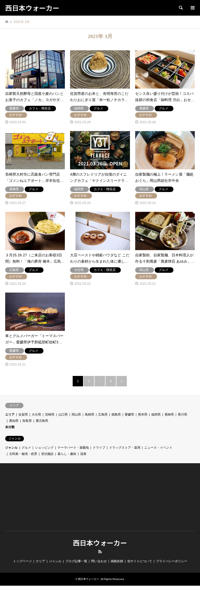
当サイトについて (139, 561)
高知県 (13, 421)
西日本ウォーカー (100, 542)
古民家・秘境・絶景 (23, 454)
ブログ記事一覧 (76, 561)
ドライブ (99, 447)
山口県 (63, 414)
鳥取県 (27, 421)
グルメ (26, 447)
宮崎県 (49, 414)
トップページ (22, 561)
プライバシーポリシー (171, 561)
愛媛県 (129, 414)
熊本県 (142, 414)
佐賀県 (23, 414)
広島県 (103, 414)
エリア (10, 414)
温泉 (83, 454)
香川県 (182, 414)
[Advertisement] (34, 502)
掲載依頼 (117, 561)
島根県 (89, 414)
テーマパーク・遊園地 (73, 447)
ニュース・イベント (158, 447)
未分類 (10, 427)
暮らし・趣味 (67, 454)
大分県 (36, 414)
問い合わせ (99, 561)
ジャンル (11, 447)
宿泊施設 (47, 454)
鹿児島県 (42, 421)
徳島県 (116, 414)
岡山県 (76, 414)
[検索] (180, 8)
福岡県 (156, 414)
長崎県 (169, 414)
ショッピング (44, 447)
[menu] (192, 8)
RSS (100, 551)
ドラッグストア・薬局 (124, 447)
